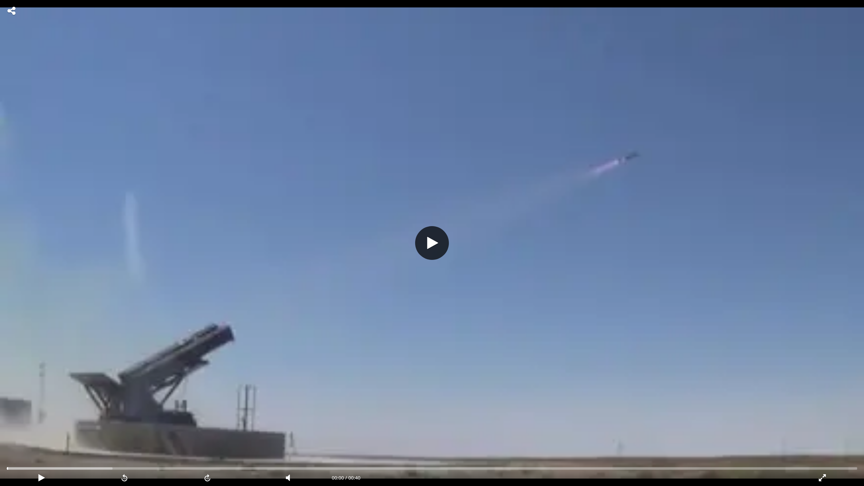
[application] (432, 243)
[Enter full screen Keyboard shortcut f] (822, 478)
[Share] (11, 11)
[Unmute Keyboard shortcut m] (290, 478)
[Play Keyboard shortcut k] (41, 478)
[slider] (432, 468)
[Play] (432, 243)
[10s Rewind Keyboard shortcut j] (124, 478)
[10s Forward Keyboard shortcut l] (207, 478)
